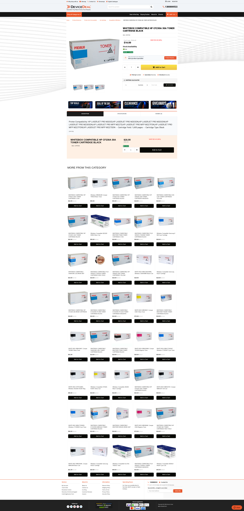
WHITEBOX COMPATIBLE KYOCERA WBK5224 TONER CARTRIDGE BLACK (99, 427)
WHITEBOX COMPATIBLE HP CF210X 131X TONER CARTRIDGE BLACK (76, 235)
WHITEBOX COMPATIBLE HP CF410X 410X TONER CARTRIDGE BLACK (143, 388)
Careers (84, 494)
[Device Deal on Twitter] (71, 506)
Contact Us (85, 487)
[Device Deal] (79, 7)
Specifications (121, 113)
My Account (65, 485)
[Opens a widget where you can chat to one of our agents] (237, 507)
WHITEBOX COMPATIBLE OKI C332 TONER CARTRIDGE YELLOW (165, 196)
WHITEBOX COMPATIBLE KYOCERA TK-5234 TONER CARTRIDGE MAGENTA (120, 311)
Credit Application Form (68, 494)
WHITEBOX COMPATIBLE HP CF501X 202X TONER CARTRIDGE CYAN (76, 196)
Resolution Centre (66, 490)
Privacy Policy (106, 492)
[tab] (149, 80)
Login (168, 1)
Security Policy (106, 494)
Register (174, 1)
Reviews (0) (158, 113)
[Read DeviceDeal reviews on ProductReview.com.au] (104, 505)
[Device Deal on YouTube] (74, 506)
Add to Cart (160, 67)
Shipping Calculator (132, 80)
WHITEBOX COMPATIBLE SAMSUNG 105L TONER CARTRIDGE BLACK (98, 350)
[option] (94, 54)
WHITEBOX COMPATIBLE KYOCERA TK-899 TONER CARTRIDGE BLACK (98, 311)
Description (85, 113)
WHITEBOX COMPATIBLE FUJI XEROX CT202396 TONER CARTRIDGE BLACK (144, 235)
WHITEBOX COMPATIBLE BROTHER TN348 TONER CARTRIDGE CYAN (120, 235)
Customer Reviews (87, 492)
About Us (84, 485)
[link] (134, 14)
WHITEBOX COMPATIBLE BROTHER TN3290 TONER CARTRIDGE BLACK (164, 311)
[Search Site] (151, 7)
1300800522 (171, 7)
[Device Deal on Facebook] (68, 506)
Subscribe (178, 491)
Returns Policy (106, 485)
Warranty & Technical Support (69, 492)
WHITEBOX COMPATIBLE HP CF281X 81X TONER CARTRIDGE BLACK (121, 196)
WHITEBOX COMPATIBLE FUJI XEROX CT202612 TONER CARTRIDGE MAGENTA (144, 465)
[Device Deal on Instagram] (77, 506)
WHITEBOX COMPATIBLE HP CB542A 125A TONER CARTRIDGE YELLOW (121, 273)
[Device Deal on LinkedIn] (81, 506)
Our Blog (84, 490)
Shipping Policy (106, 487)
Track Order (65, 487)
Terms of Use (105, 490)
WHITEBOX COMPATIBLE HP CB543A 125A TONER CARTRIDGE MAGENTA (143, 196)
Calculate (170, 85)
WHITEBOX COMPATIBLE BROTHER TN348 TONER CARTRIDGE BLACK (120, 350)
